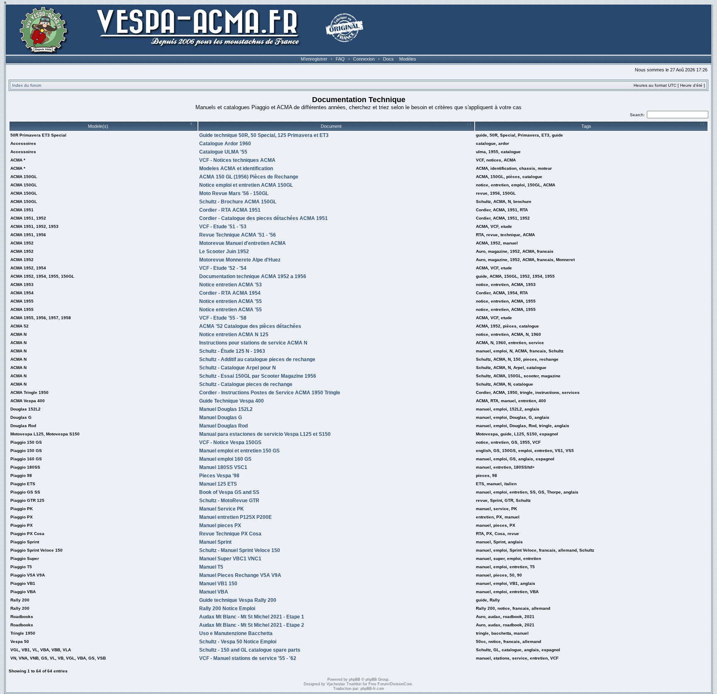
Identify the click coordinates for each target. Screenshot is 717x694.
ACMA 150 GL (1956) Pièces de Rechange (248, 177)
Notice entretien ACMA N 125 (233, 334)
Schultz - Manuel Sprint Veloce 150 (239, 550)
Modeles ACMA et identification (236, 168)
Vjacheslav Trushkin (344, 684)
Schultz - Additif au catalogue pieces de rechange (257, 359)
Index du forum (26, 85)
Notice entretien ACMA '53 (230, 285)
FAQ (340, 58)
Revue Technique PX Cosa (230, 534)
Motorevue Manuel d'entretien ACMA (242, 243)
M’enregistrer (314, 58)
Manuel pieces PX (220, 525)
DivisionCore (401, 684)
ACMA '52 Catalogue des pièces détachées (250, 326)
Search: (637, 114)
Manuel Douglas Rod (223, 426)
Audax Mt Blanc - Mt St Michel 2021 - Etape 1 (251, 617)
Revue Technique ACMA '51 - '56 (237, 235)
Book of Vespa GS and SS (229, 492)
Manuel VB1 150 (218, 583)
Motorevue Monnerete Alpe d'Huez (239, 260)
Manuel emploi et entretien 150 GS (239, 451)
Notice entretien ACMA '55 (230, 301)
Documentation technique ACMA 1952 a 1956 (252, 276)
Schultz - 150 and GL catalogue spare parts (249, 650)
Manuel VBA (213, 592)
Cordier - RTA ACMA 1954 (230, 293)
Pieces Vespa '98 (219, 476)
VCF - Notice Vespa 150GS (230, 442)
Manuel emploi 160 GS (225, 459)
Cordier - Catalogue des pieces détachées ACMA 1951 (263, 218)
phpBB (354, 679)
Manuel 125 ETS (218, 484)
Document (331, 126)
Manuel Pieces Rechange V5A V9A (240, 575)
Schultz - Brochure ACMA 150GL (237, 202)
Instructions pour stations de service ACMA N (253, 343)
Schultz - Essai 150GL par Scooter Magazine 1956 (257, 376)
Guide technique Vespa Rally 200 (237, 600)
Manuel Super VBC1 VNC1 (230, 559)
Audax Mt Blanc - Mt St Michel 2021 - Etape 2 (251, 625)
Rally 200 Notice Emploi (227, 608)
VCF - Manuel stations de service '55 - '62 (247, 658)
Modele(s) (98, 126)
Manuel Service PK (221, 509)
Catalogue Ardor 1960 (225, 144)
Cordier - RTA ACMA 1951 (230, 210)
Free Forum (378, 684)
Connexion (364, 58)
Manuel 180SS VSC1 (223, 467)
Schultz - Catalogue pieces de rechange (246, 384)
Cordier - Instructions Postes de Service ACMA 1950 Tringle (269, 393)
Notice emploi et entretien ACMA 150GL (246, 185)
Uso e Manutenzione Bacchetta (236, 633)
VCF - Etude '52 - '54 (222, 268)
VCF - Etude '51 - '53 (222, 227)
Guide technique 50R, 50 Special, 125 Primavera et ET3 (264, 135)
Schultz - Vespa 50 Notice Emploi (237, 642)
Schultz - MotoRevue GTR (229, 500)
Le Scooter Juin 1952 (224, 251)
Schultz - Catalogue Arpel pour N (237, 368)
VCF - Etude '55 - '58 (222, 318)
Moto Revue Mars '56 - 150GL (233, 193)
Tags (586, 126)
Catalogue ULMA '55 (223, 152)
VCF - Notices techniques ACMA (237, 160)
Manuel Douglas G (220, 417)
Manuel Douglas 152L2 (226, 409)
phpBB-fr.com (372, 689)
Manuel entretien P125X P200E (235, 517)
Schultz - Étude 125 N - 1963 (232, 351)
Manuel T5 (211, 567)
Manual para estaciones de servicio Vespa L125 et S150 (265, 434)
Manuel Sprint (215, 542)
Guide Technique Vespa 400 (231, 401)
